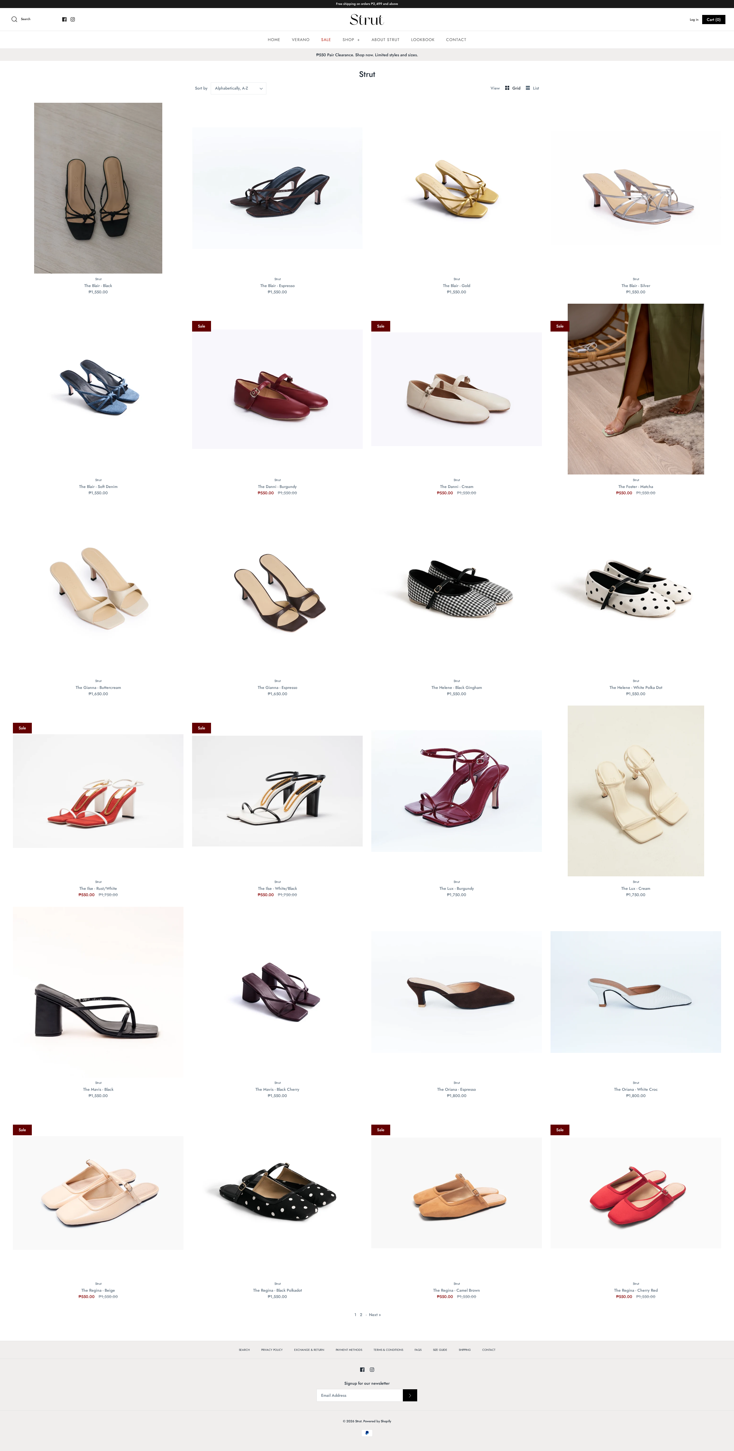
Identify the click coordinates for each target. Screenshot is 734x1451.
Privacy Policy (272, 1350)
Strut (358, 1421)
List (536, 88)
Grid (517, 88)
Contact (456, 39)
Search (244, 1350)
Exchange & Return (309, 1350)
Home (274, 39)
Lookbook (423, 39)
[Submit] (410, 1395)
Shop (351, 39)
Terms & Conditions (388, 1350)
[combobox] (238, 88)
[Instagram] (73, 19)
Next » (375, 1315)
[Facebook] (64, 19)
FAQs (418, 1350)
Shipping (465, 1350)
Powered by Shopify (377, 1421)
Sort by (201, 88)
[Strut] (367, 19)
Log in (694, 19)
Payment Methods (349, 1350)
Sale (326, 39)
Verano (301, 39)
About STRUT (386, 39)
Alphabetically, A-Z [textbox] (231, 88)
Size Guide (440, 1350)
